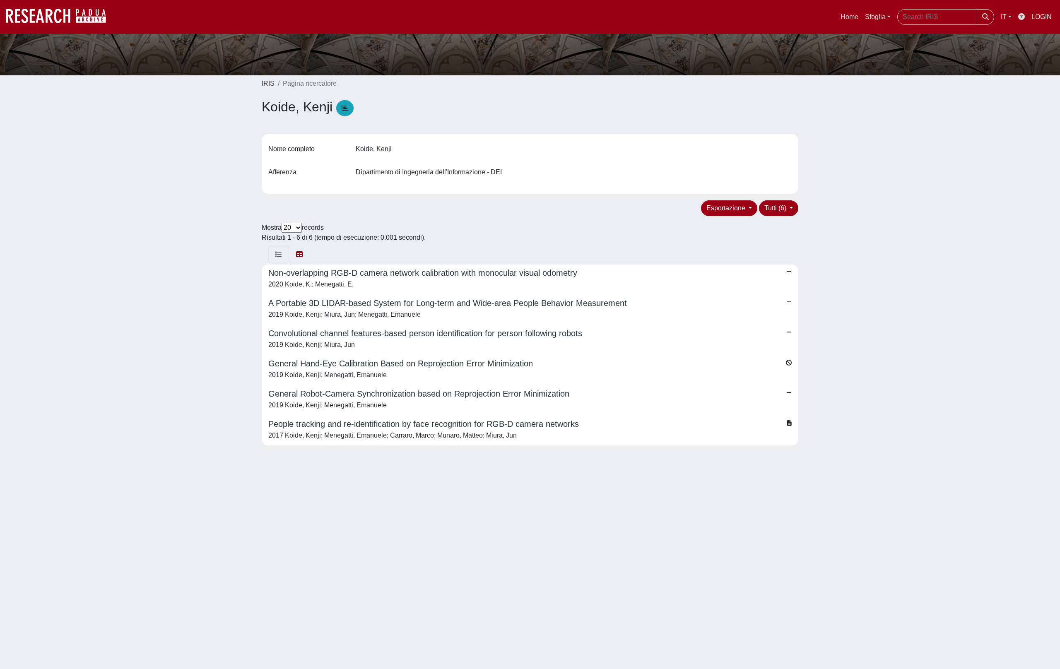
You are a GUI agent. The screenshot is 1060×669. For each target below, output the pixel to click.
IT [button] (1004, 16)
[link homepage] (60, 17)
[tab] (278, 254)
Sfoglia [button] (875, 16)
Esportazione (726, 208)
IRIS (268, 83)
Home (849, 16)
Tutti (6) (776, 208)
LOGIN (1041, 16)
